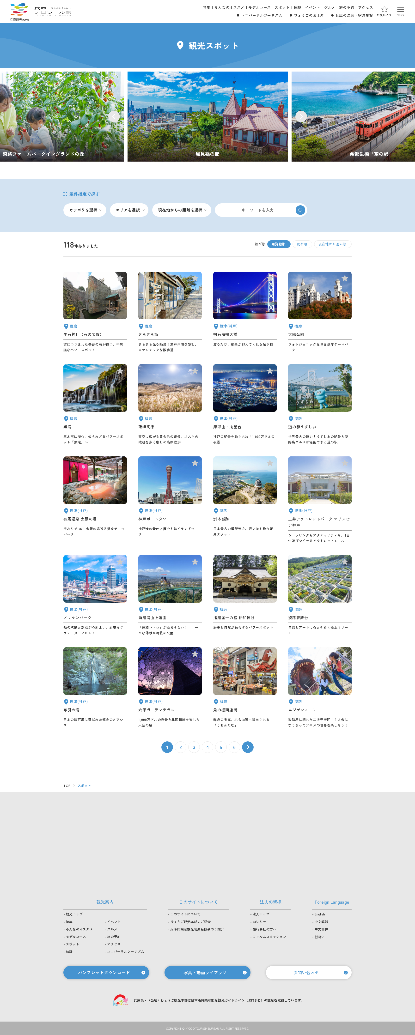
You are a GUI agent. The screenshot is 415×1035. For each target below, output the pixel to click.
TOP (67, 785)
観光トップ (74, 914)
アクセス (365, 7)
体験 (297, 7)
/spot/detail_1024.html (208, 117)
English (320, 914)
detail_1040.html (95, 404)
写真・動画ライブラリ (205, 972)
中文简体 (321, 929)
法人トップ (261, 914)
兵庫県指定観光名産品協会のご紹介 (197, 929)
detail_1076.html (320, 404)
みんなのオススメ (229, 7)
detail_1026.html (245, 404)
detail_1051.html (320, 312)
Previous (114, 116)
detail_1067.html (320, 687)
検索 (300, 210)
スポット (282, 7)
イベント (312, 7)
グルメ (329, 7)
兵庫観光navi (19, 11)
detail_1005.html (320, 500)
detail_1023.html (95, 687)
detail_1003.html (95, 595)
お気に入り (384, 15)
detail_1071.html (320, 595)
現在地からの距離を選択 (180, 210)
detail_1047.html (95, 312)
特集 (206, 7)
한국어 (320, 936)
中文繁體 (321, 921)
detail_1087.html (170, 312)
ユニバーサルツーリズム (261, 15)
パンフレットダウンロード (104, 972)
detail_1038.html (245, 687)
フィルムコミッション (269, 936)
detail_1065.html (245, 500)
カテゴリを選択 (83, 210)
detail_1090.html (170, 404)
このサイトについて (185, 914)
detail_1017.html (170, 595)
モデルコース (259, 7)
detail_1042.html (245, 595)
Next (301, 116)
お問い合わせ (306, 972)
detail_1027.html (245, 312)
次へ (248, 747)
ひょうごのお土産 (309, 15)
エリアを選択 (128, 210)
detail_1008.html (170, 500)
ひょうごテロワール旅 (53, 11)
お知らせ (259, 921)
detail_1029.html (170, 687)
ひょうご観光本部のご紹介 (190, 921)
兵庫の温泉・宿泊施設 (354, 15)
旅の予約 (346, 7)
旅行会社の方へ (264, 929)
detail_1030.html (95, 500)
